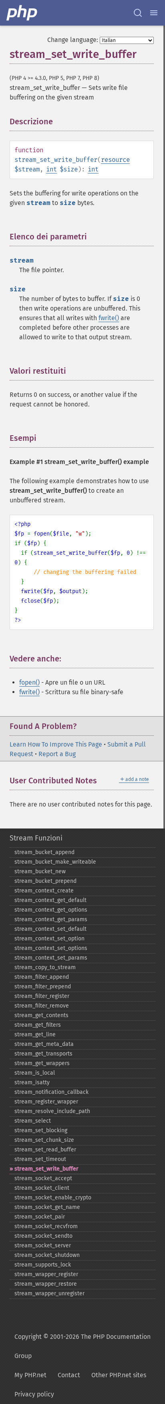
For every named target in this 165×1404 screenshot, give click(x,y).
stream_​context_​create (44, 890)
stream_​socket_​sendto (43, 1236)
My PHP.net (30, 1375)
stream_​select (32, 1120)
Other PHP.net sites (118, 1375)
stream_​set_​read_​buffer (45, 1149)
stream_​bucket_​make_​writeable (55, 861)
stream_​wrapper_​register (46, 1274)
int (51, 169)
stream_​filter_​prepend (42, 986)
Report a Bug (57, 754)
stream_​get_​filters (37, 1025)
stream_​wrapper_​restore (45, 1284)
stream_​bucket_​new (40, 871)
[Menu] (154, 13)
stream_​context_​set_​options (50, 948)
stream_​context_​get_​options (50, 909)
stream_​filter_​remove (41, 1005)
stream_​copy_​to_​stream (45, 967)
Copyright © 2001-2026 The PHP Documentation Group (82, 1346)
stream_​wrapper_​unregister (49, 1293)
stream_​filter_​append (41, 977)
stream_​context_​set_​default (50, 929)
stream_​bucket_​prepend (45, 881)
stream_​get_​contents (41, 1015)
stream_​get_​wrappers (42, 1063)
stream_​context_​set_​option (49, 938)
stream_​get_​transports (43, 1053)
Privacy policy (34, 1394)
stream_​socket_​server (42, 1245)
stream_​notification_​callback (51, 1092)
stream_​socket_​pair (39, 1216)
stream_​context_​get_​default (50, 900)
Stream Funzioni (36, 838)
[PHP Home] (22, 13)
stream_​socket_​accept (43, 1178)
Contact (69, 1375)
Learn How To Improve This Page (56, 744)
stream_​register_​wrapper (46, 1101)
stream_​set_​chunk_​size (44, 1140)
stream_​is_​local (34, 1072)
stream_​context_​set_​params (50, 957)
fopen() (29, 682)
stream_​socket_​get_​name (47, 1207)
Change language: (72, 40)
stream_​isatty (32, 1082)
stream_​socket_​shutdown (47, 1255)
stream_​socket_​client (41, 1188)
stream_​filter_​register (41, 996)
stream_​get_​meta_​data (44, 1044)
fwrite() (109, 318)
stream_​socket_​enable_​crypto (52, 1197)
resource (115, 159)
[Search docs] (138, 13)
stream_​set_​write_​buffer (46, 1168)
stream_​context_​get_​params (50, 919)
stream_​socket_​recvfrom (46, 1226)
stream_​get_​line (35, 1034)
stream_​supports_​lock (42, 1264)
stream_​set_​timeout (40, 1159)
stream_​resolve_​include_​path (52, 1111)
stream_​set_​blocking (40, 1130)
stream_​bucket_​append (44, 852)
